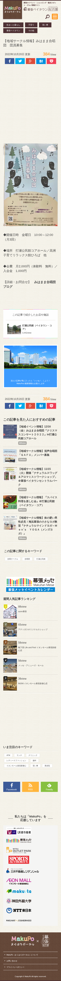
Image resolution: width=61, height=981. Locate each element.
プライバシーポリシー (15, 967)
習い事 (45, 25)
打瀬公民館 (40, 559)
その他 (31, 30)
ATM (8, 755)
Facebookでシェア (9, 61)
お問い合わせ (12, 961)
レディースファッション (16, 760)
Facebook (12, 789)
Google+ (30, 61)
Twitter (20, 61)
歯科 (34, 760)
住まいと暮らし (13, 25)
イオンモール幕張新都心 (16, 766)
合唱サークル (12, 559)
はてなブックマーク (41, 61)
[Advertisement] (30, 103)
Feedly (49, 789)
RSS (30, 789)
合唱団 (27, 559)
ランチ (19, 755)
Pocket (51, 61)
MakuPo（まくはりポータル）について (22, 955)
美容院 (47, 766)
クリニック (32, 755)
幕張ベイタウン (13, 30)
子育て (31, 25)
